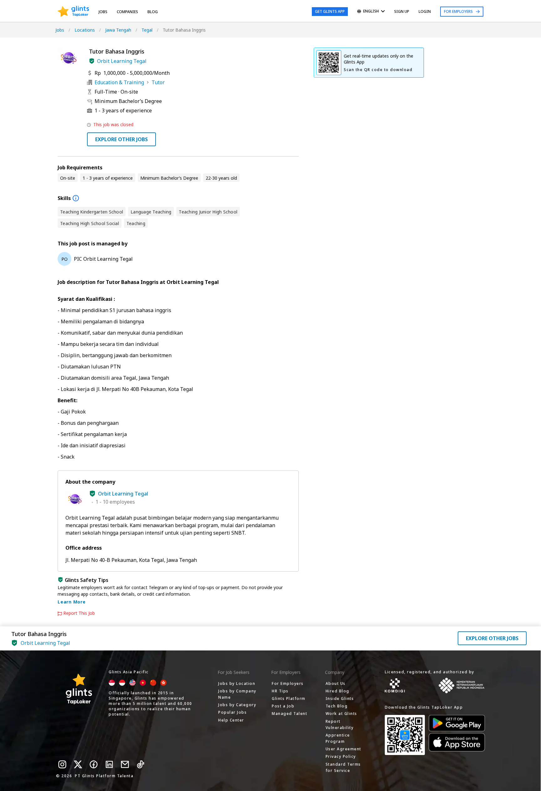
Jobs (103, 11)
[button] (92, 61)
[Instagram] (62, 764)
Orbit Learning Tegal (122, 61)
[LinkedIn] (109, 764)
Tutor (158, 82)
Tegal (147, 30)
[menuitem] (371, 11)
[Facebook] (93, 764)
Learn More (72, 602)
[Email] (125, 764)
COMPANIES (127, 11)
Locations (85, 30)
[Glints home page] (73, 11)
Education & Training (119, 82)
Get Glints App (330, 11)
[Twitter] (78, 764)
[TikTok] (140, 764)
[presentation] (73, 11)
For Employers (458, 11)
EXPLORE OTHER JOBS (121, 139)
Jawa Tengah (118, 30)
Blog (152, 11)
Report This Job (79, 613)
